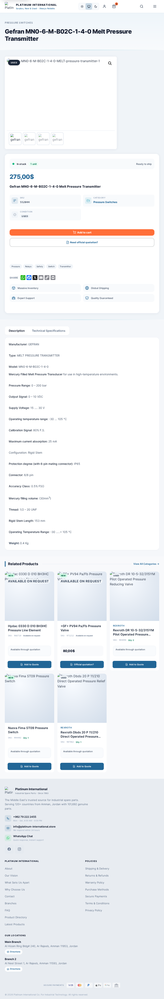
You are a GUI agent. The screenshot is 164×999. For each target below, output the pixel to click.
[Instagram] (19, 849)
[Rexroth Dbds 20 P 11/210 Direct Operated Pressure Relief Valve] (82, 723)
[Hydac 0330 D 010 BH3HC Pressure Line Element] (29, 621)
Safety (40, 266)
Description (17, 330)
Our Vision (11, 875)
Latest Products (15, 924)
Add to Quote (31, 664)
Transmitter (65, 266)
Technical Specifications (48, 330)
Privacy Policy (93, 910)
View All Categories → (146, 563)
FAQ (7, 910)
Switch (51, 266)
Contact (10, 896)
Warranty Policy (94, 882)
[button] (110, 63)
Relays (28, 266)
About (8, 868)
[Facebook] (9, 849)
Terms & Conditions (97, 903)
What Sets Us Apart (17, 882)
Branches (10, 903)
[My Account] (104, 6)
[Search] (142, 6)
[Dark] (95, 6)
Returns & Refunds (97, 875)
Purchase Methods (97, 889)
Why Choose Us (15, 889)
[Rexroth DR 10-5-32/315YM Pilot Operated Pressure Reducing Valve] (134, 621)
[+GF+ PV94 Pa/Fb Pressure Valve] (82, 621)
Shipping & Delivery (97, 868)
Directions (15, 951)
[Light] (82, 6)
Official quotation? (84, 664)
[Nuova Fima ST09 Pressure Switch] (29, 723)
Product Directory (16, 917)
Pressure (16, 266)
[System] (89, 6)
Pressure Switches (19, 22)
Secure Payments (96, 896)
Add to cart (84, 232)
